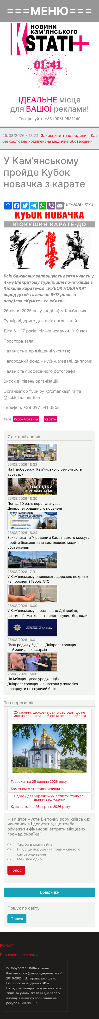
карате (50, 419)
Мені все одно (29, 859)
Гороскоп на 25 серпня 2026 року (39, 781)
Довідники (50, 892)
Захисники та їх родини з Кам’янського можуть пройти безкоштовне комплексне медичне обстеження (48, 542)
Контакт (7, 945)
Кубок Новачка (26, 419)
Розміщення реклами (19, 955)
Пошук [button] (17, 918)
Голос (16, 870)
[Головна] (50, 39)
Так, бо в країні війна (34, 844)
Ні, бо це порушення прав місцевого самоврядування (48, 851)
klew (46, 982)
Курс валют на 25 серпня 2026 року (40, 806)
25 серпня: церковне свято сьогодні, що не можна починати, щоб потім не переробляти (49, 714)
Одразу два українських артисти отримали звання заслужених (49, 797)
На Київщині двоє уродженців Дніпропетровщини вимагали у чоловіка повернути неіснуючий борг (42, 684)
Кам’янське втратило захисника (37, 789)
